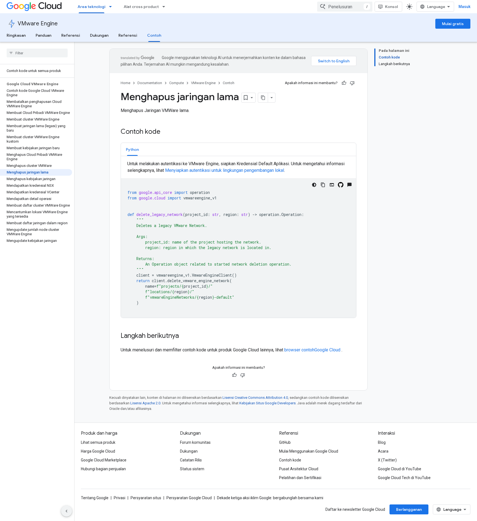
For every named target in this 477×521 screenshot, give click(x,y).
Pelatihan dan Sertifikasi (300, 477)
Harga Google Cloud (98, 451)
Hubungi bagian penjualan (103, 469)
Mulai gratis (453, 23)
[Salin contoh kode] (323, 184)
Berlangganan (409, 509)
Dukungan (99, 35)
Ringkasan (16, 35)
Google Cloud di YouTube (399, 469)
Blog (382, 442)
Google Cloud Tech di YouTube (404, 477)
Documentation (149, 83)
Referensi (70, 35)
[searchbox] (37, 53)
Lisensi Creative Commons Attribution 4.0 (255, 398)
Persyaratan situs (146, 498)
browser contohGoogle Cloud (312, 349)
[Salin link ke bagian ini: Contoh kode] (165, 132)
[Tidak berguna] (352, 83)
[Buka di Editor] (331, 184)
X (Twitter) (387, 460)
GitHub (285, 442)
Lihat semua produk (98, 442)
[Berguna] (344, 83)
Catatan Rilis (191, 460)
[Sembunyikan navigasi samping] (66, 511)
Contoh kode (290, 460)
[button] (132, 149)
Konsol (391, 6)
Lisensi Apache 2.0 (145, 403)
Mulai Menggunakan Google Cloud (308, 451)
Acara (383, 451)
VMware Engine (38, 23)
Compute (176, 83)
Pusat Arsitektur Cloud (298, 469)
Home (125, 83)
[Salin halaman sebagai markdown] (263, 97)
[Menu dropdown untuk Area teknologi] (112, 6)
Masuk (464, 6)
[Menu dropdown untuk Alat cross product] (165, 6)
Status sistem (192, 469)
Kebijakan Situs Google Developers (267, 403)
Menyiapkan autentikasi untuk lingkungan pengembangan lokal (224, 170)
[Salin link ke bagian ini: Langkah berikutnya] (184, 336)
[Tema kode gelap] (314, 184)
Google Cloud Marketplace (103, 460)
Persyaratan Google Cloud (189, 498)
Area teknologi (91, 6)
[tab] (132, 149)
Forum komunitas (195, 442)
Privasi (119, 498)
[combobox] (344, 7)
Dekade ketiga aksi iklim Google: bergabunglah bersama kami (270, 498)
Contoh (154, 35)
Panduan (43, 35)
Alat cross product (141, 6)
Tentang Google (94, 498)
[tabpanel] (238, 239)
